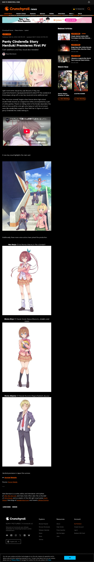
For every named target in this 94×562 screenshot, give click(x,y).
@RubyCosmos (43, 500)
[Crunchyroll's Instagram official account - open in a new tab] (16, 535)
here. (49, 560)
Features (33, 13)
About (80, 13)
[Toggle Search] (89, 9)
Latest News (8, 13)
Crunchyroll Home (7, 30)
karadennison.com (23, 500)
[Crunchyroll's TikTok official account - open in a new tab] (24, 535)
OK (70, 557)
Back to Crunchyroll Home (11, 2)
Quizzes (42, 13)
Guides (51, 13)
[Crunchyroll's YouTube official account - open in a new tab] (7, 535)
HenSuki (7, 477)
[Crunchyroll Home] (16, 520)
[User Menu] (89, 2)
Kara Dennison (11, 54)
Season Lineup (21, 13)
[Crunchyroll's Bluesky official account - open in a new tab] (29, 535)
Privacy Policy (15, 560)
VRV (5, 496)
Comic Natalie (12, 482)
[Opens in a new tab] (47, 20)
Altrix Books (8, 498)
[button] (13, 541)
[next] (87, 82)
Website (13, 477)
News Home (19, 30)
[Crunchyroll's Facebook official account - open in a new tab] (11, 535)
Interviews (61, 13)
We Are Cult (12, 496)
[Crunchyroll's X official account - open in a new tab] (20, 535)
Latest (27, 30)
